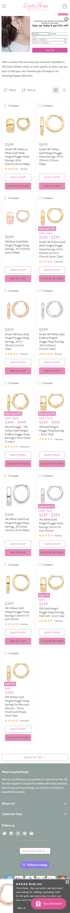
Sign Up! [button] (50, 50)
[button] (66, 19)
